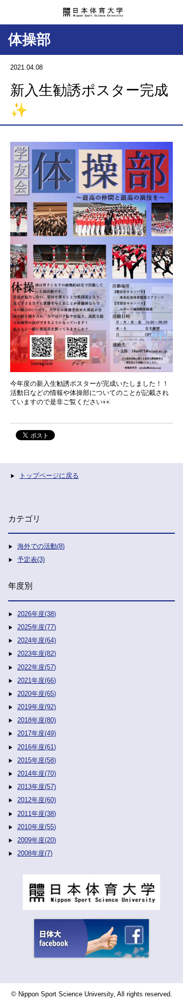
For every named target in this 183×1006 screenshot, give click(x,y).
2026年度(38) (36, 614)
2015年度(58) (36, 760)
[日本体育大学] (91, 8)
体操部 (29, 39)
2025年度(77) (36, 627)
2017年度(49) (36, 733)
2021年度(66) (36, 680)
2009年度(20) (36, 840)
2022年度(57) (36, 667)
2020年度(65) (36, 693)
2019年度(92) (36, 707)
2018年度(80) (36, 720)
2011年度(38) (36, 813)
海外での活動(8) (41, 546)
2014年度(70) (36, 773)
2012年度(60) (36, 800)
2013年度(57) (36, 786)
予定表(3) (31, 559)
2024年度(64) (36, 640)
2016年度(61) (36, 747)
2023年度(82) (36, 653)
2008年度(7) (34, 853)
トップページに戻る (49, 475)
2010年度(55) (36, 827)
